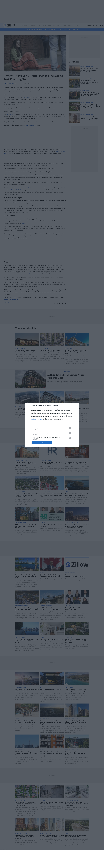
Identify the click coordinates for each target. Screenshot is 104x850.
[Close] (76, 405)
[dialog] (52, 425)
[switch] (69, 428)
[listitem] (52, 425)
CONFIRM (41, 442)
